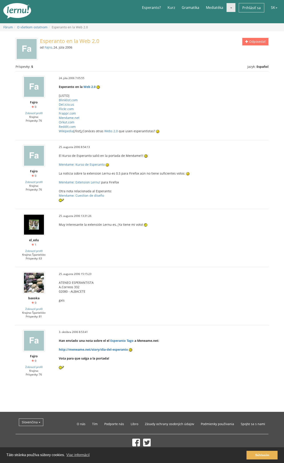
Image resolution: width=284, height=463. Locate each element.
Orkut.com (66, 122)
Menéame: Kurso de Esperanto (82, 164)
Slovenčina (30, 422)
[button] (231, 7)
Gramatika (190, 7)
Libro (134, 424)
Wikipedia (66, 131)
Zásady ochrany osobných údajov (169, 424)
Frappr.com (67, 113)
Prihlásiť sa (251, 7)
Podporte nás (114, 424)
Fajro (48, 47)
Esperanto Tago (122, 340)
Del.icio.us (66, 104)
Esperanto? (151, 7)
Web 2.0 (89, 87)
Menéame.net (69, 118)
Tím (95, 424)
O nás (81, 424)
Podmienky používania (217, 424)
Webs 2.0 (111, 131)
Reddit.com (67, 127)
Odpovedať (257, 41)
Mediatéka (214, 7)
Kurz (171, 7)
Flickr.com (66, 109)
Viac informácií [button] (78, 455)
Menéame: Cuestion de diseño (81, 195)
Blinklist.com (68, 100)
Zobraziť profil (34, 113)
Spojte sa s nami (253, 424)
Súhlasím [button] (262, 455)
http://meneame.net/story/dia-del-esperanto (93, 349)
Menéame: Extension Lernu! (79, 182)
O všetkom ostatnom (32, 27)
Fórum (8, 27)
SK (273, 7)
